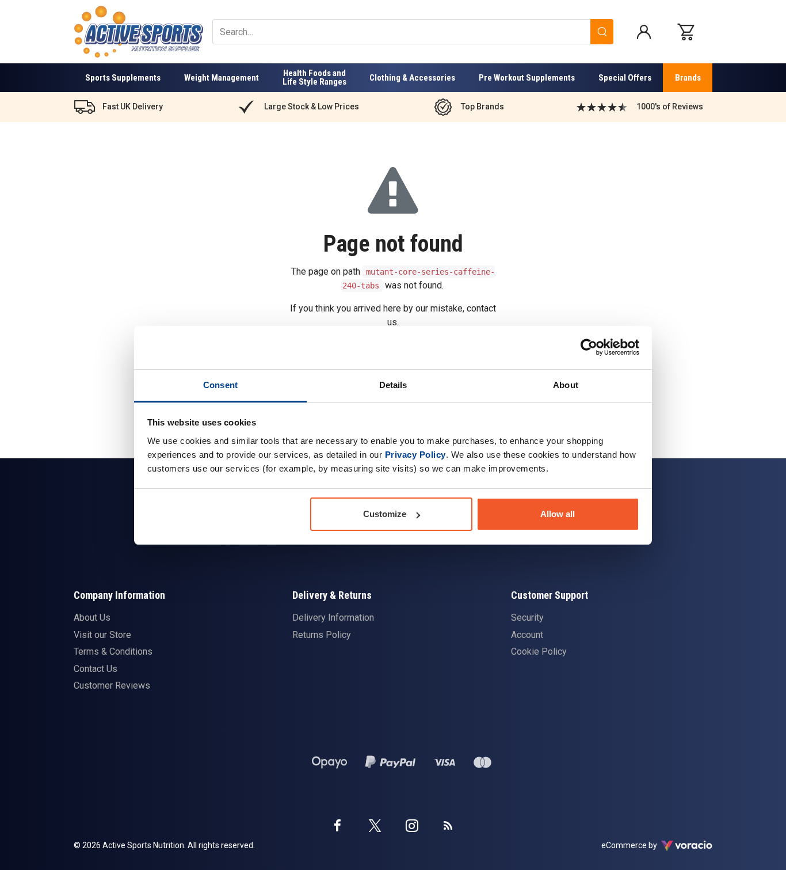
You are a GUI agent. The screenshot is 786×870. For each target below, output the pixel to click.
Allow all (557, 514)
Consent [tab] (220, 385)
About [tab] (565, 385)
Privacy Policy (415, 454)
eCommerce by (643, 845)
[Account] (644, 31)
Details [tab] (393, 385)
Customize (384, 514)
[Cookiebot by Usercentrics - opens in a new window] (589, 347)
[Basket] (688, 31)
